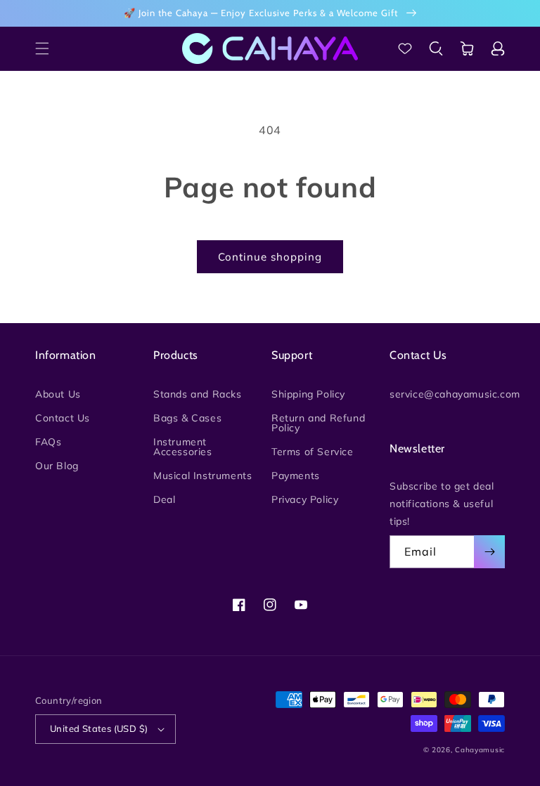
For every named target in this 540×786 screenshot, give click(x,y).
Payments (295, 475)
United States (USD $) (99, 728)
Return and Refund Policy (318, 423)
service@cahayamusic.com (455, 394)
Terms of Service (312, 451)
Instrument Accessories (182, 446)
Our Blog (57, 465)
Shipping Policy (308, 394)
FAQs (48, 441)
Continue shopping (270, 256)
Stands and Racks (197, 394)
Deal (164, 499)
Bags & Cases (187, 418)
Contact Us (62, 418)
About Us (58, 394)
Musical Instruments (202, 475)
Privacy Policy (304, 499)
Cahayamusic (480, 749)
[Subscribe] (489, 551)
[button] (42, 48)
